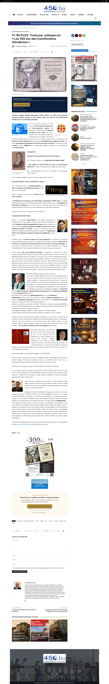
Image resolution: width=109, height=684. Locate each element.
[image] (84, 68)
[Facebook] (101, 1)
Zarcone (50, 521)
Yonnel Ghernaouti (21, 46)
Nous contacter (28, 667)
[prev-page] (13, 644)
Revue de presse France (19, 633)
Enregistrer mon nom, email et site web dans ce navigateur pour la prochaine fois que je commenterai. (39, 568)
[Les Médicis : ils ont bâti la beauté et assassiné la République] (40, 631)
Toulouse (56, 521)
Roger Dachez (63, 521)
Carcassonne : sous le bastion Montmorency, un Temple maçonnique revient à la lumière (21, 637)
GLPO (37, 521)
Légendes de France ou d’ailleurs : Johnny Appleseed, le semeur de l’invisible (87, 148)
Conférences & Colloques (28, 28)
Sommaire (43, 667)
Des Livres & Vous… (36, 634)
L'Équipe (36, 667)
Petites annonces (52, 667)
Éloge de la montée (55, 639)
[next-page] (15, 644)
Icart (46, 521)
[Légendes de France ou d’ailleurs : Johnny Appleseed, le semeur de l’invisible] (75, 147)
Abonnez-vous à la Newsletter (79, 50)
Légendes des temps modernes (87, 143)
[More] (52, 51)
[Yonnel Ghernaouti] (13, 46)
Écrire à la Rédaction (77, 44)
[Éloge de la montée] (58, 631)
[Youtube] (106, 1)
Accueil (13, 28)
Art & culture (19, 28)
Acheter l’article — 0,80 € (21, 104)
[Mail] (25, 600)
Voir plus (84, 164)
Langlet (41, 521)
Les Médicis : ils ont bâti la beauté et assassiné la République (39, 638)
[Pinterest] (80, 35)
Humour (52, 637)
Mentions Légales (63, 667)
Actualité (82, 153)
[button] (95, 18)
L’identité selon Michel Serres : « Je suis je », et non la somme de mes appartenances (88, 158)
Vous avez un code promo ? (20, 110)
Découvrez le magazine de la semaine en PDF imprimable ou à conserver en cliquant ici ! (54, 23)
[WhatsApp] (83, 35)
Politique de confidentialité (77, 667)
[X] (104, 1)
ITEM (14, 523)
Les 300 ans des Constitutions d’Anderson (26, 521)
